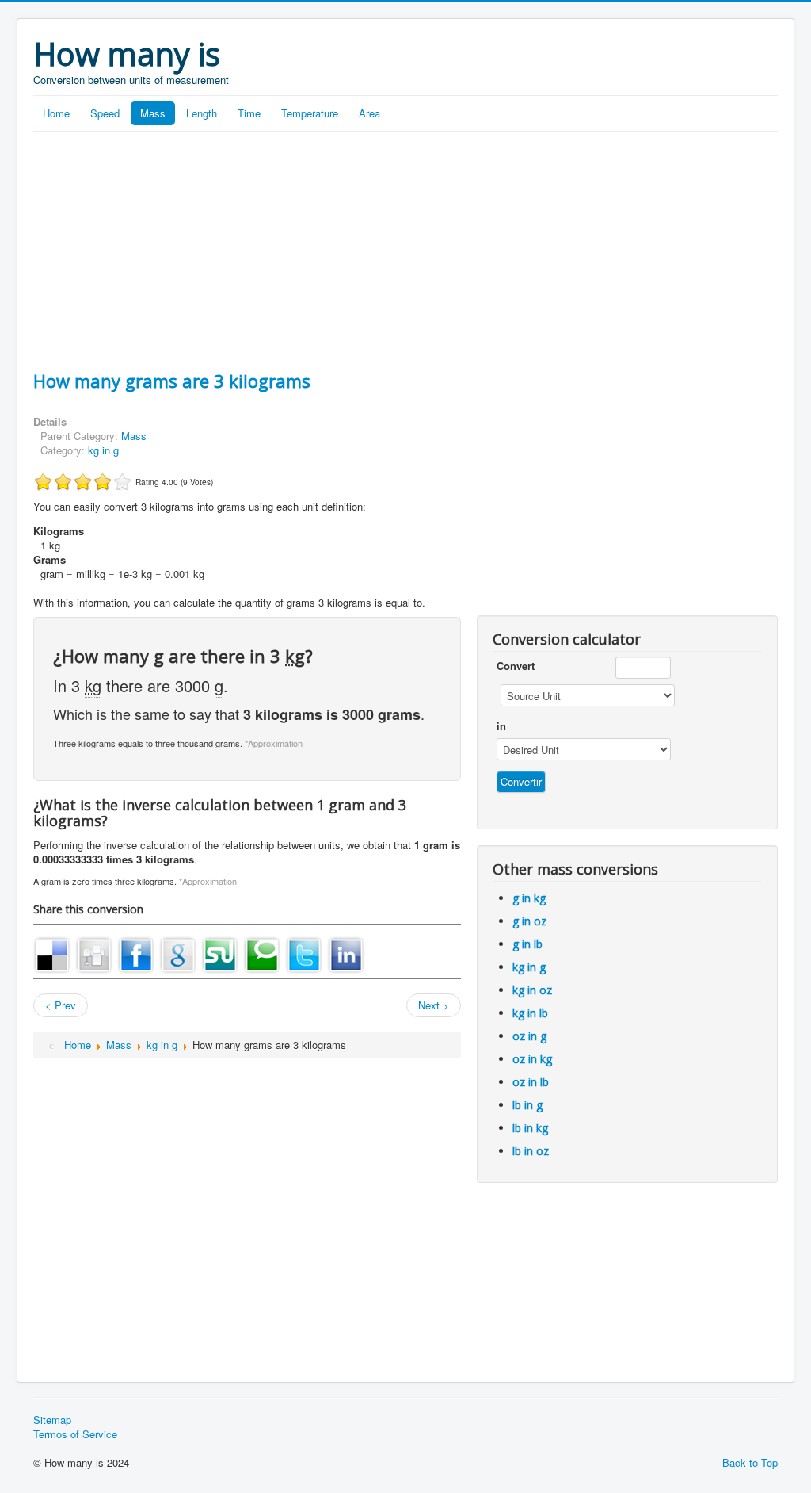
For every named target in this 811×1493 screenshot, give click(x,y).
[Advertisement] (405, 251)
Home (56, 113)
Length (201, 113)
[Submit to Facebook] (136, 953)
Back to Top (750, 1462)
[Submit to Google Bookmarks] (178, 953)
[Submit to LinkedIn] (346, 953)
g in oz (529, 920)
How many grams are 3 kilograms (171, 380)
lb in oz (530, 1150)
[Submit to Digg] (94, 953)
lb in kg (530, 1127)
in (501, 726)
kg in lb (530, 1012)
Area (369, 113)
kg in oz (532, 989)
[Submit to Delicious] (52, 953)
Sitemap (52, 1420)
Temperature (309, 113)
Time (249, 113)
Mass (153, 113)
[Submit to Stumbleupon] (220, 953)
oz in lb (530, 1081)
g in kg (529, 897)
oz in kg (532, 1058)
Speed (105, 113)
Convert (516, 666)
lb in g (527, 1104)
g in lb (527, 943)
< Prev (60, 1005)
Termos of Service (75, 1434)
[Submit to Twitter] (304, 953)
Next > (433, 1005)
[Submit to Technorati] (262, 953)
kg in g (103, 449)
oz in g (529, 1035)
